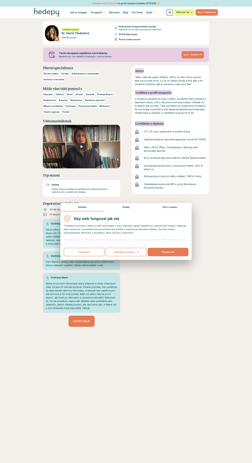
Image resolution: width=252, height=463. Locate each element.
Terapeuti (96, 12)
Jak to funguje (78, 12)
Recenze (114, 12)
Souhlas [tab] (82, 207)
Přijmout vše (168, 252)
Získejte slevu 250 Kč (104, 3)
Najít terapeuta (207, 12)
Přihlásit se (182, 12)
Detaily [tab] (126, 207)
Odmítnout (84, 252)
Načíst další (82, 321)
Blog (125, 12)
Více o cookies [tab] (169, 207)
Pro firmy (137, 12)
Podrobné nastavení (124, 252)
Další (149, 12)
